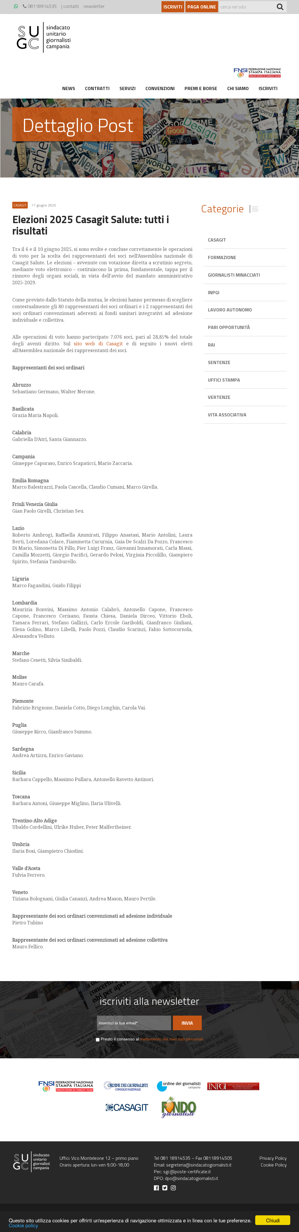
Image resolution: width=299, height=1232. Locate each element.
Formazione (222, 257)
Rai (211, 344)
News (68, 88)
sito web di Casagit (98, 343)
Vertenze (219, 397)
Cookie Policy (274, 1164)
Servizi (127, 88)
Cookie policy (23, 1225)
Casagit (217, 239)
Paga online (201, 6)
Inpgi (213, 292)
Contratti (97, 88)
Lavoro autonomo (230, 309)
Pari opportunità (229, 327)
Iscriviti (173, 6)
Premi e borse (201, 88)
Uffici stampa (224, 379)
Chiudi (273, 1220)
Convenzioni (160, 88)
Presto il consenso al (152, 1039)
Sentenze (219, 362)
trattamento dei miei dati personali (171, 1039)
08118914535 (42, 6)
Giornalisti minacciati (234, 274)
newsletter (94, 6)
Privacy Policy (273, 1158)
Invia (187, 1022)
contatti (71, 6)
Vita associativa (227, 414)
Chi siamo (238, 88)
